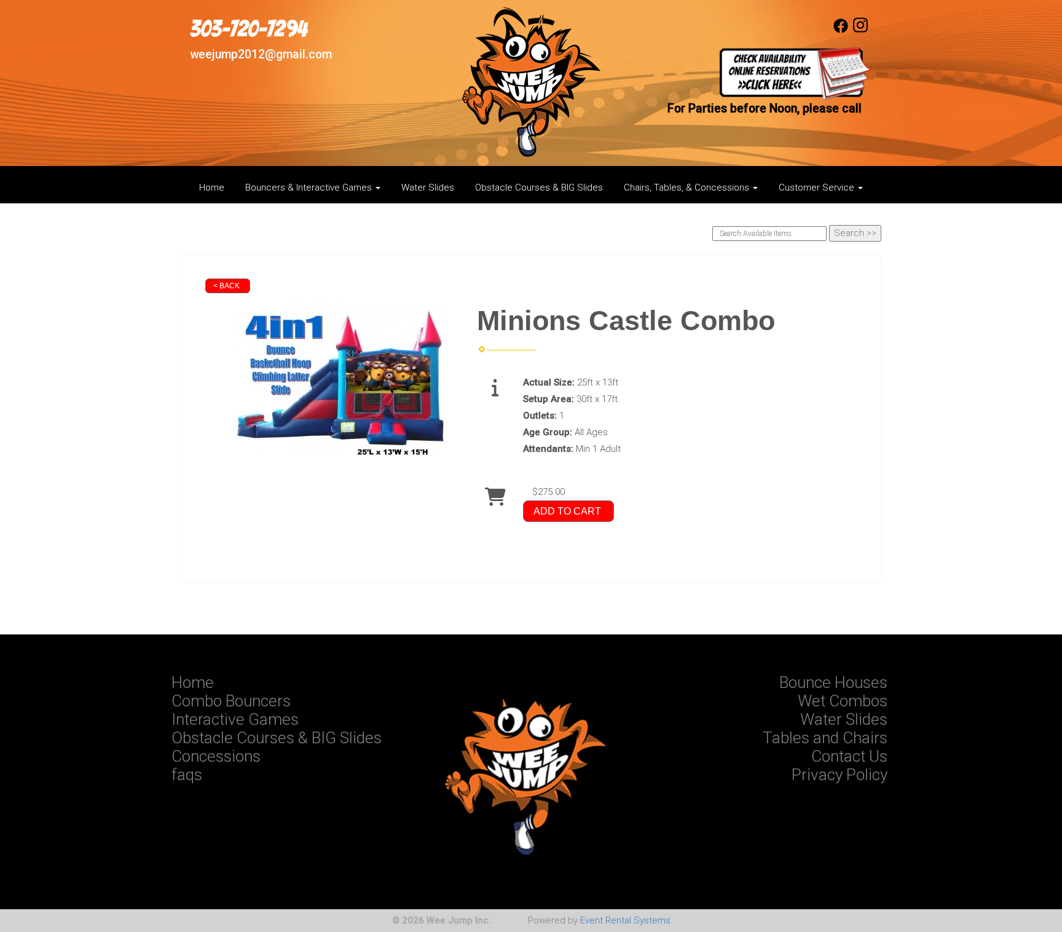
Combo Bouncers (231, 701)
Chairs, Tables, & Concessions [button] (688, 187)
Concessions (216, 756)
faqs (186, 774)
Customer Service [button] (818, 187)
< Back (226, 286)
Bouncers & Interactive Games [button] (309, 187)
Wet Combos (842, 701)
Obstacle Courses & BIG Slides (539, 187)
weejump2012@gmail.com (261, 54)
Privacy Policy (839, 774)
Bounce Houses (833, 682)
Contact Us (849, 756)
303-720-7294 (248, 29)
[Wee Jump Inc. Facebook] (840, 30)
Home (211, 187)
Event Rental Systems (625, 920)
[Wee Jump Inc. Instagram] (860, 30)
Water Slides (427, 187)
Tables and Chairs (825, 738)
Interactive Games (235, 719)
